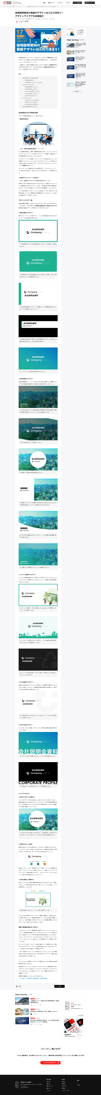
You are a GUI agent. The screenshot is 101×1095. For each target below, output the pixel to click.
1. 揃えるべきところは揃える (32, 100)
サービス (68, 2)
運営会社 (63, 1081)
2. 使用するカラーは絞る (31, 102)
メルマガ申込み (77, 2)
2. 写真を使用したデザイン (31, 89)
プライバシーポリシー (66, 1090)
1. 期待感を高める (29, 80)
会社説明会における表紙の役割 (30, 78)
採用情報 (63, 1083)
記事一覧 (48, 1081)
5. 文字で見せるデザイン (31, 95)
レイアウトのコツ (26, 97)
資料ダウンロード (89, 2)
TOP (3, 6)
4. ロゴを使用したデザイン (31, 93)
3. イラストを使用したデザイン (32, 91)
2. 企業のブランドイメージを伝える (33, 82)
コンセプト (60, 2)
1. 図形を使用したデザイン (31, 86)
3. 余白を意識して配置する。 (32, 104)
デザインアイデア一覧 (27, 84)
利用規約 (63, 1088)
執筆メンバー (51, 2)
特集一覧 (48, 1083)
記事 (44, 2)
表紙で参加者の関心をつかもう (30, 106)
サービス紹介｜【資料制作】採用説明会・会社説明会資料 (33, 978)
